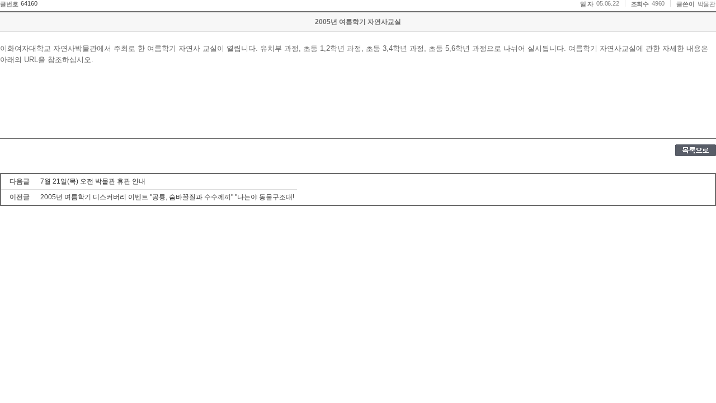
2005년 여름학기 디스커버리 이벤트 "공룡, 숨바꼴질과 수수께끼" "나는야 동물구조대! (167, 197)
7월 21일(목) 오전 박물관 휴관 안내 (92, 181)
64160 (29, 3)
